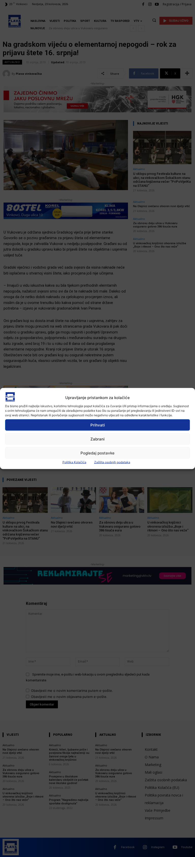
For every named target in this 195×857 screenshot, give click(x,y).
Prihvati (97, 424)
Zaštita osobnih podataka (112, 462)
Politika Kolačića (74, 462)
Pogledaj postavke (97, 452)
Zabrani (97, 438)
